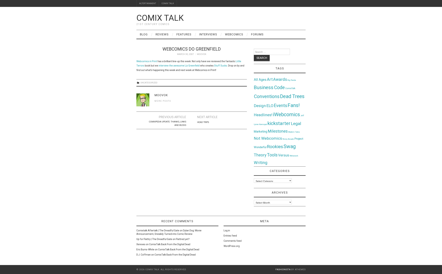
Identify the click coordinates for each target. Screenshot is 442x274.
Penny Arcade (288, 139)
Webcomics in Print (146, 61)
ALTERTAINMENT (147, 3)
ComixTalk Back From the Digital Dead (169, 244)
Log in (227, 230)
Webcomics (234, 34)
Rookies (275, 146)
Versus (283, 155)
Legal (296, 123)
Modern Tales (294, 132)
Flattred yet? (183, 239)
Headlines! (263, 115)
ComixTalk (290, 88)
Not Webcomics (268, 138)
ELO (269, 105)
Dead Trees (292, 96)
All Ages (260, 80)
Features (183, 34)
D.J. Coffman (143, 254)
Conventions (267, 96)
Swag (290, 146)
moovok (201, 54)
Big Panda (291, 80)
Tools (272, 154)
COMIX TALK (167, 3)
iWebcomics (286, 114)
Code (279, 87)
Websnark (294, 156)
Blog (144, 34)
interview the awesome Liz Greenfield (179, 65)
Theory (260, 155)
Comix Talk (160, 18)
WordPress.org (232, 246)
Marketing (260, 131)
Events (280, 105)
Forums (257, 34)
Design (260, 105)
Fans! (294, 105)
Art (270, 79)
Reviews (162, 34)
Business (263, 87)
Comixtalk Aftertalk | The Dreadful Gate (157, 230)
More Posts (163, 101)
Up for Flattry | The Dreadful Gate (154, 239)
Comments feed (233, 240)
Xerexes (140, 244)
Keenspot (263, 124)
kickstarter (278, 123)
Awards (280, 79)
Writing (260, 162)
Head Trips (203, 122)
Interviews (208, 34)
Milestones (278, 131)
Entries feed (230, 235)
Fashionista (283, 269)
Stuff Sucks (220, 65)
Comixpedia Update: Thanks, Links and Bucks (167, 123)
